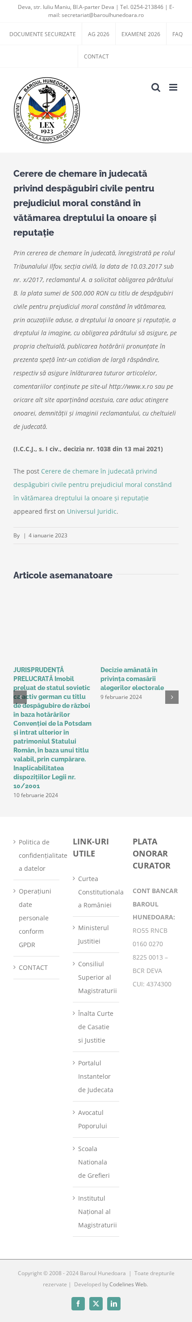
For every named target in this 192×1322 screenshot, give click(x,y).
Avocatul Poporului (92, 1119)
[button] (20, 697)
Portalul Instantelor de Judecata (95, 1076)
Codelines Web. (128, 1284)
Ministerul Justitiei (93, 934)
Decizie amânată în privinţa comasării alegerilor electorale (132, 678)
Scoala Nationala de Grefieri (94, 1162)
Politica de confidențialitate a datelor (37, 855)
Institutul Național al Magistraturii (96, 1211)
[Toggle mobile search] (155, 87)
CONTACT (33, 967)
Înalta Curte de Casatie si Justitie (95, 1026)
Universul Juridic (92, 511)
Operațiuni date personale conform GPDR (35, 918)
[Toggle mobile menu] (174, 87)
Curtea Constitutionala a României (96, 892)
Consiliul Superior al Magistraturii (96, 977)
